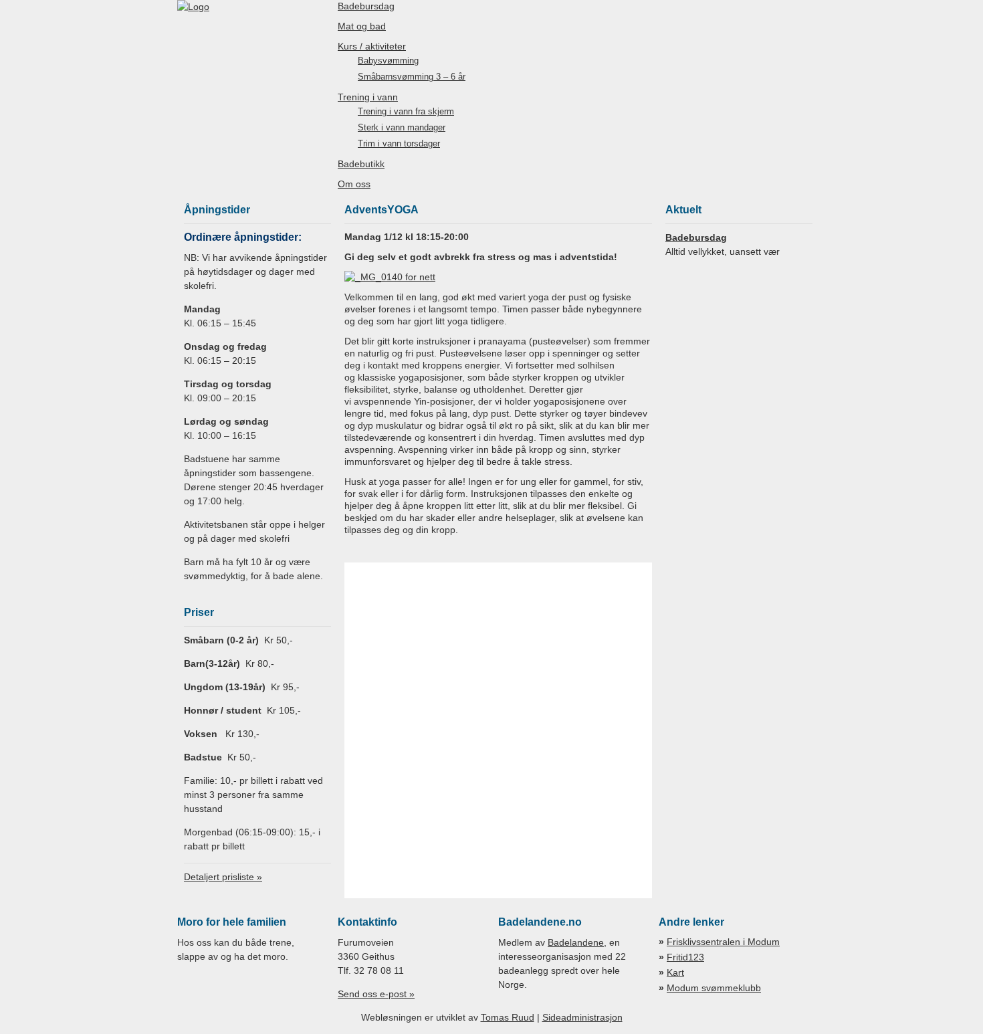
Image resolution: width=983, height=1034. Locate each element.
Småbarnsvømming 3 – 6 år (411, 77)
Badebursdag (366, 6)
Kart (675, 972)
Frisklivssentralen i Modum (723, 941)
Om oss (354, 184)
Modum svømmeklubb (714, 988)
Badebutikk (361, 164)
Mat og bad (362, 26)
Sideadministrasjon (582, 1017)
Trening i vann (368, 97)
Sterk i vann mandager (401, 127)
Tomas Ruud (507, 1017)
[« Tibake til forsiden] (193, 6)
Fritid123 (685, 957)
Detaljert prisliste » (223, 876)
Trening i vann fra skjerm (406, 111)
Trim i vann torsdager (399, 143)
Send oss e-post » (376, 994)
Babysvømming (388, 61)
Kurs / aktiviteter (372, 46)
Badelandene (576, 942)
